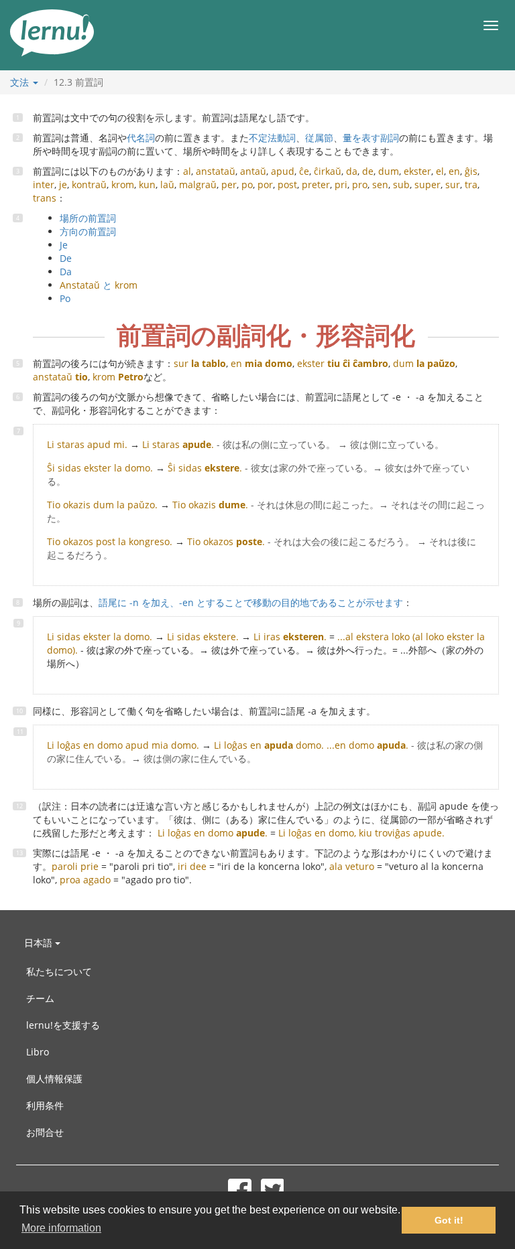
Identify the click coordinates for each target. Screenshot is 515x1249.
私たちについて (59, 971)
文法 (21, 82)
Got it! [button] (449, 1220)
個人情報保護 (54, 1078)
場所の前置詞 (88, 218)
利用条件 (45, 1105)
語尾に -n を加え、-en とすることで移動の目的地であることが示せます (251, 602)
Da (66, 271)
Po (65, 298)
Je (64, 244)
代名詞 (141, 137)
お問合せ (45, 1132)
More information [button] (61, 1228)
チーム (40, 998)
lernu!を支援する (63, 1025)
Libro (37, 1051)
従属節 (319, 137)
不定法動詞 (272, 137)
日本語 (39, 942)
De (66, 258)
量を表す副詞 (371, 137)
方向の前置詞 (88, 231)
